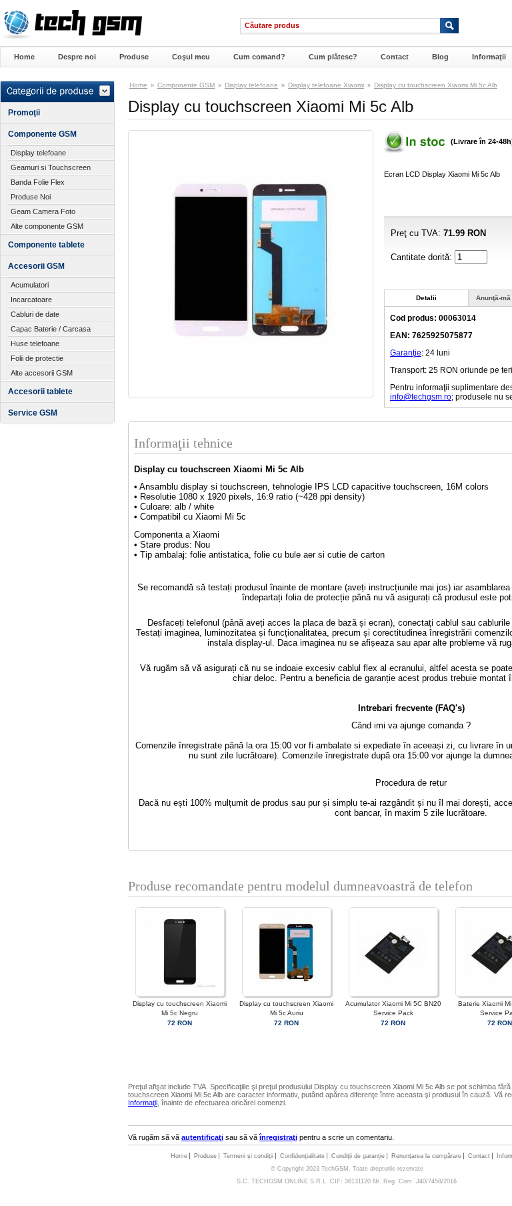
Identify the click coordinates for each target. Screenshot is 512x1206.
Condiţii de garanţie (358, 1156)
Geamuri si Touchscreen (51, 167)
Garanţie (405, 353)
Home (24, 57)
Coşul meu (191, 57)
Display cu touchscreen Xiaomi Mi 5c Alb (435, 85)
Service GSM (32, 413)
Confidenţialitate (302, 1156)
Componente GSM (42, 134)
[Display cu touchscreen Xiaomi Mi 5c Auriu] (286, 994)
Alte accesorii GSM (42, 373)
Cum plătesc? (333, 57)
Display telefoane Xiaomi (326, 85)
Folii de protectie (37, 358)
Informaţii (489, 57)
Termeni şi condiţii (248, 1156)
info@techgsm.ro (420, 397)
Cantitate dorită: (423, 257)
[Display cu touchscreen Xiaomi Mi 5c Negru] (180, 994)
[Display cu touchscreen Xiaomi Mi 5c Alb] (250, 379)
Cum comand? (259, 57)
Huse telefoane (35, 344)
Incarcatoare (31, 299)
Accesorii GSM (36, 266)
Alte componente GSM (47, 226)
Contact (395, 57)
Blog (440, 57)
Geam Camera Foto (43, 211)
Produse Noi (31, 197)
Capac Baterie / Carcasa (51, 329)
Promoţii (24, 112)
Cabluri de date (35, 314)
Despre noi (77, 57)
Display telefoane (38, 153)
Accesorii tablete (40, 391)
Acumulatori (30, 285)
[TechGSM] (71, 37)
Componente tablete (46, 244)
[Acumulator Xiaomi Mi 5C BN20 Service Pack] (393, 994)
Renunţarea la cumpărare (426, 1156)
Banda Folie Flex (38, 182)
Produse (134, 57)
